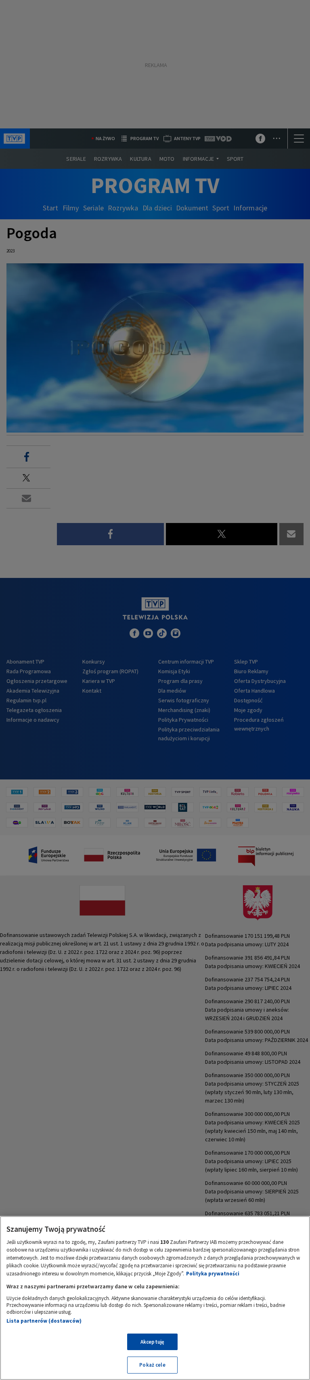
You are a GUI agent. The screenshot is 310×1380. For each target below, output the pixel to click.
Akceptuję (152, 1341)
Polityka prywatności (212, 1273)
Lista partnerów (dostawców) (44, 1320)
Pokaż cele (152, 1364)
